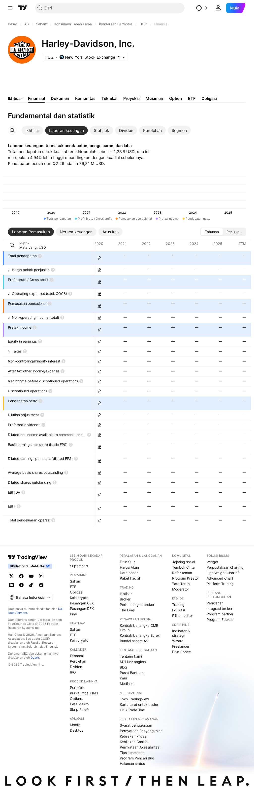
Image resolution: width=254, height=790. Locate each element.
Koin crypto (79, 597)
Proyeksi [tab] (131, 98)
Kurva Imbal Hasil (84, 693)
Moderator (180, 589)
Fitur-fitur (127, 562)
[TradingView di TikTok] (31, 585)
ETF (73, 587)
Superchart (79, 566)
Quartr (35, 657)
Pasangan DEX (82, 608)
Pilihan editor (182, 615)
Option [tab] (175, 98)
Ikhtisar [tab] (15, 98)
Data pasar (129, 573)
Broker (125, 599)
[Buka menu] (10, 8)
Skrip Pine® (79, 709)
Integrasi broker (219, 608)
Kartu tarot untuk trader (139, 704)
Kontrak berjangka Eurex (140, 635)
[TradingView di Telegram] (21, 585)
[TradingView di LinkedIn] (11, 585)
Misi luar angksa (133, 662)
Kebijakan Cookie (134, 742)
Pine (73, 614)
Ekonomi (77, 656)
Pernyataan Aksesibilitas (139, 747)
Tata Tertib (181, 584)
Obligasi (76, 592)
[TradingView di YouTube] (31, 576)
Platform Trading (220, 584)
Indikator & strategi (181, 633)
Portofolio (77, 687)
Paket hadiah (130, 578)
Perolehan (78, 661)
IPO (73, 672)
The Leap (127, 610)
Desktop (77, 730)
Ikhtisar (126, 594)
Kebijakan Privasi (133, 736)
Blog (123, 667)
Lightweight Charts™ (223, 573)
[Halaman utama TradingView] (22, 7)
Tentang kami (131, 656)
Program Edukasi (220, 619)
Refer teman (182, 573)
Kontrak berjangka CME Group (139, 627)
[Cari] (12, 245)
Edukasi (178, 610)
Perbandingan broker (137, 604)
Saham (75, 581)
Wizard (178, 641)
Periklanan (215, 603)
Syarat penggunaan (136, 725)
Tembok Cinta (183, 567)
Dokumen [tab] (60, 98)
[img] (118, 57)
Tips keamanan (132, 752)
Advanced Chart (220, 578)
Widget (212, 562)
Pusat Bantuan (131, 673)
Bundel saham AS (134, 641)
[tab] (32, 130)
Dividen (76, 667)
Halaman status (132, 763)
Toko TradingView (134, 699)
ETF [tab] (191, 98)
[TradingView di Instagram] (41, 576)
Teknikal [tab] (109, 98)
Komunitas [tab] (85, 98)
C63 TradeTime (132, 710)
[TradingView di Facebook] (21, 576)
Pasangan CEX (82, 603)
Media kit (127, 683)
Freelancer (180, 646)
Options (76, 698)
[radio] (212, 231)
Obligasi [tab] (209, 98)
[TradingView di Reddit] (41, 585)
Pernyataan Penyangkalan (141, 731)
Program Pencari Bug (137, 758)
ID (205, 7)
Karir (123, 678)
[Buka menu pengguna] (218, 8)
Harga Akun (129, 567)
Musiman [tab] (154, 98)
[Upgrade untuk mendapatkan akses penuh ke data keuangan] (99, 258)
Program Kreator (185, 578)
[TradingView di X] (11, 576)
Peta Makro (79, 704)
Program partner (220, 614)
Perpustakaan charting (225, 567)
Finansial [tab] (36, 98)
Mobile (75, 725)
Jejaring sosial (183, 562)
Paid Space (181, 652)
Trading (178, 604)
